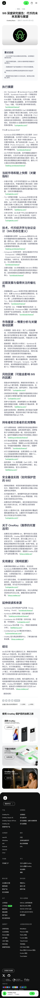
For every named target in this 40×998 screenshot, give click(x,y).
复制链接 (17, 700)
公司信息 (4, 902)
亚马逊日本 (23, 817)
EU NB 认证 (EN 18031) (26, 912)
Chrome (4, 849)
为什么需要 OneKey (26, 866)
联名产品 (4, 889)
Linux (3, 852)
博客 (21, 872)
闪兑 (21, 837)
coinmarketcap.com (13, 633)
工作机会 (4, 906)
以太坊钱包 (5, 932)
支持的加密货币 (24, 840)
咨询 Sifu (9, 778)
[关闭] (36, 993)
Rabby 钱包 (23, 935)
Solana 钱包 (5, 935)
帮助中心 (22, 883)
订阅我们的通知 (8, 970)
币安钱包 (22, 944)
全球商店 (22, 814)
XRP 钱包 (4, 938)
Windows (5, 840)
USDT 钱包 (5, 941)
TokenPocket (24, 941)
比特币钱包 (5, 928)
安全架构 (22, 869)
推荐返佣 (4, 886)
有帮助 (31, 704)
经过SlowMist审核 (25, 906)
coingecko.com (21, 125)
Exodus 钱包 (23, 953)
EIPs (21, 846)
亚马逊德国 (23, 823)
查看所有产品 (6, 827)
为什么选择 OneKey (26, 863)
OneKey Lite (5, 823)
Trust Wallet (23, 956)
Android (4, 846)
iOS (3, 843)
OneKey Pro (5, 814)
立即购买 (9, 727)
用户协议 (4, 915)
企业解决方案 (6, 883)
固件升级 (22, 889)
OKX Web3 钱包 (24, 947)
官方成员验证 (6, 918)
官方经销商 (5, 892)
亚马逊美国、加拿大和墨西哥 (28, 820)
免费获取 (9, 757)
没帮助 (23, 704)
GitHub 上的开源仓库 (26, 902)
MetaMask (23, 928)
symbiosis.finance (12, 107)
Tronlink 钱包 (23, 938)
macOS (4, 837)
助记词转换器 (24, 843)
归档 (23, 9)
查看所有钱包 (6, 947)
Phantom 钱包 (24, 932)
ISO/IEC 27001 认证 (25, 909)
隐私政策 (4, 912)
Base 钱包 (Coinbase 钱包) (27, 950)
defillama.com (20, 210)
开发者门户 (5, 863)
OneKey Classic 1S (7, 817)
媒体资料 (4, 909)
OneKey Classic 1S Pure (9, 820)
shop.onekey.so (26, 554)
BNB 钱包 (5, 944)
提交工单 (22, 886)
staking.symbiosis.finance (15, 165)
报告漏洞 (22, 915)
